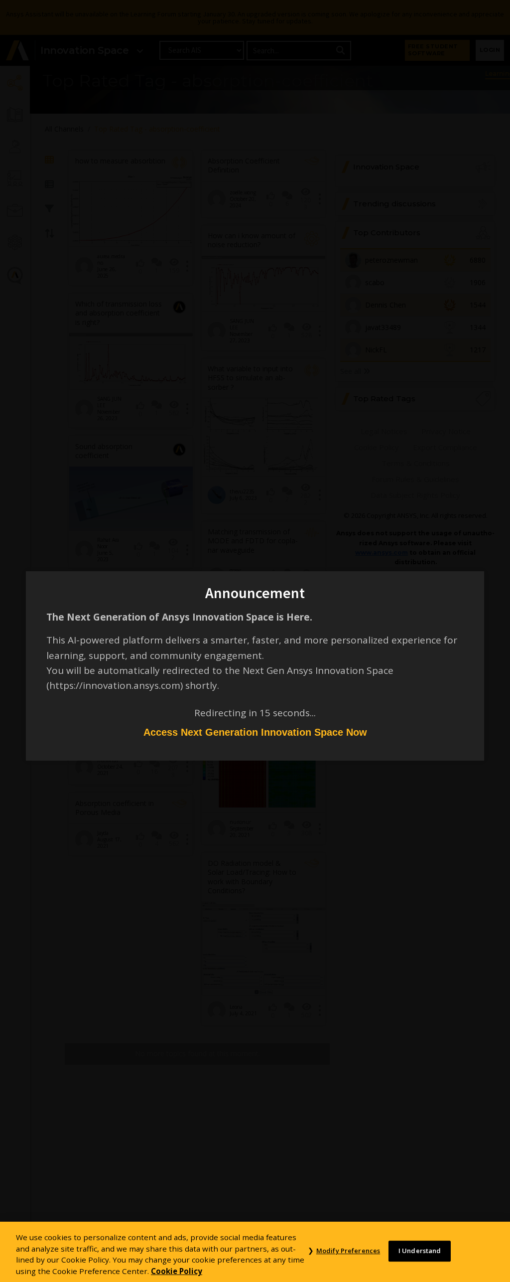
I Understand (419, 1251)
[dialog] (255, 641)
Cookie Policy (176, 1271)
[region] (255, 1252)
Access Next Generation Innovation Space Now (255, 732)
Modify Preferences (348, 1251)
